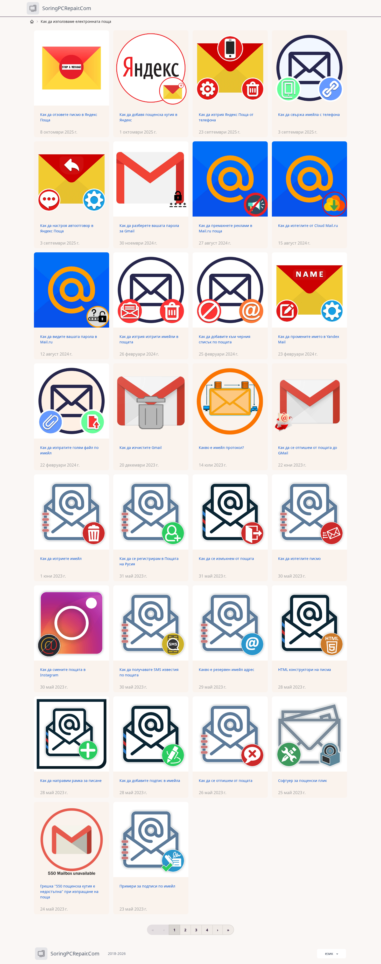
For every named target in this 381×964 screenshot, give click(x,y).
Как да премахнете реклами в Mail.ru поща (225, 228)
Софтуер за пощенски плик (302, 780)
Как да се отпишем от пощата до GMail (307, 450)
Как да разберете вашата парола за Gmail (149, 228)
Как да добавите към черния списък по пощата (224, 339)
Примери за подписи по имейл (147, 886)
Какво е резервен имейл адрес (226, 669)
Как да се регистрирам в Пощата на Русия (149, 561)
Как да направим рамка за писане (71, 780)
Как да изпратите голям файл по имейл (69, 450)
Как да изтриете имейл (61, 558)
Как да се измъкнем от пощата (226, 558)
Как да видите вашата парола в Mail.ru (68, 339)
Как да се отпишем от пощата (225, 780)
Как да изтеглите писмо (299, 558)
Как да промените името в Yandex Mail (308, 339)
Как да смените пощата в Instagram (63, 672)
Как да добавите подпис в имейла (149, 780)
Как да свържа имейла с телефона (309, 114)
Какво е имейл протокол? (221, 447)
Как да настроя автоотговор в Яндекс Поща (66, 228)
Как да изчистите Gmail (140, 447)
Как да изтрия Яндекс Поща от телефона (226, 117)
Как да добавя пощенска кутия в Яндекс (148, 117)
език (329, 953)
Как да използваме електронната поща (76, 21)
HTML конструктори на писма (304, 669)
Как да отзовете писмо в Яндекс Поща (68, 117)
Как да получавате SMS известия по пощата (149, 672)
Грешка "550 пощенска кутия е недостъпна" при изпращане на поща (69, 891)
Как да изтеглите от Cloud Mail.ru (308, 225)
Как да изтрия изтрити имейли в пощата (148, 339)
